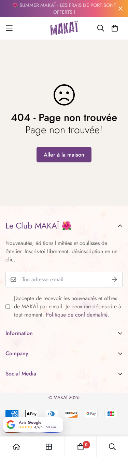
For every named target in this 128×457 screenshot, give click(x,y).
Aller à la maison (64, 155)
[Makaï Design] (64, 28)
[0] (80, 446)
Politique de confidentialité (77, 315)
